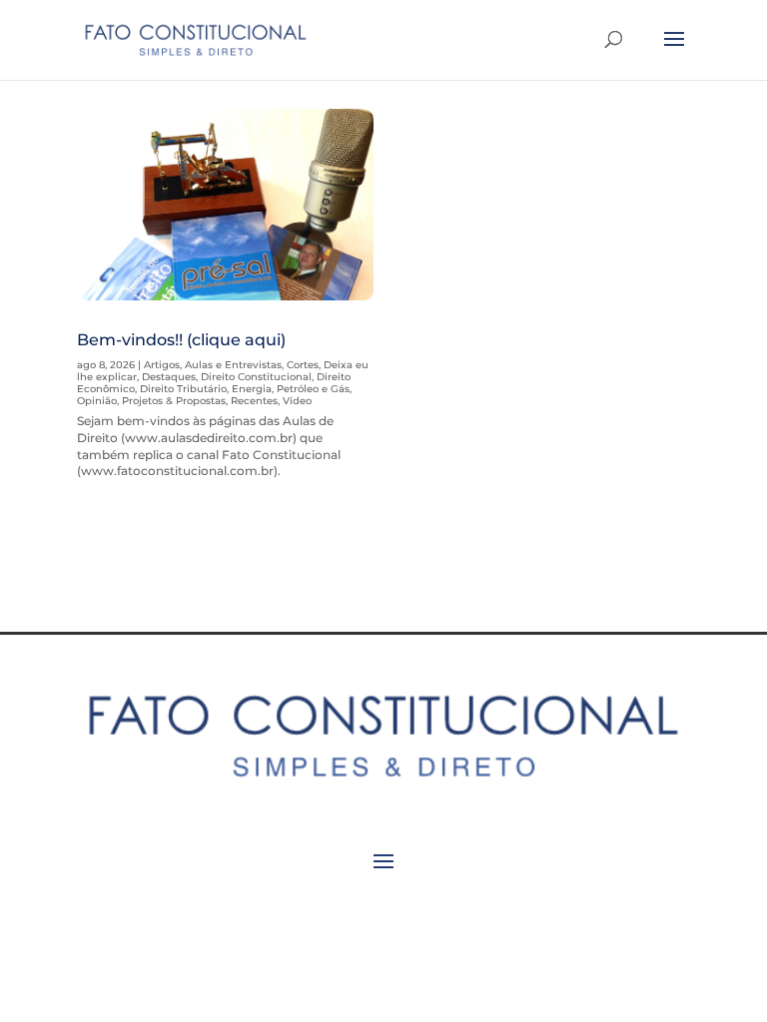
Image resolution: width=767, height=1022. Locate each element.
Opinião (97, 400)
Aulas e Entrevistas (233, 364)
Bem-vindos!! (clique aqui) (181, 339)
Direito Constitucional (256, 376)
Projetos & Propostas (174, 400)
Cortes (303, 364)
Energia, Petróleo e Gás (291, 388)
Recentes (254, 400)
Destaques (169, 376)
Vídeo (297, 400)
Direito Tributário (183, 388)
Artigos (162, 364)
